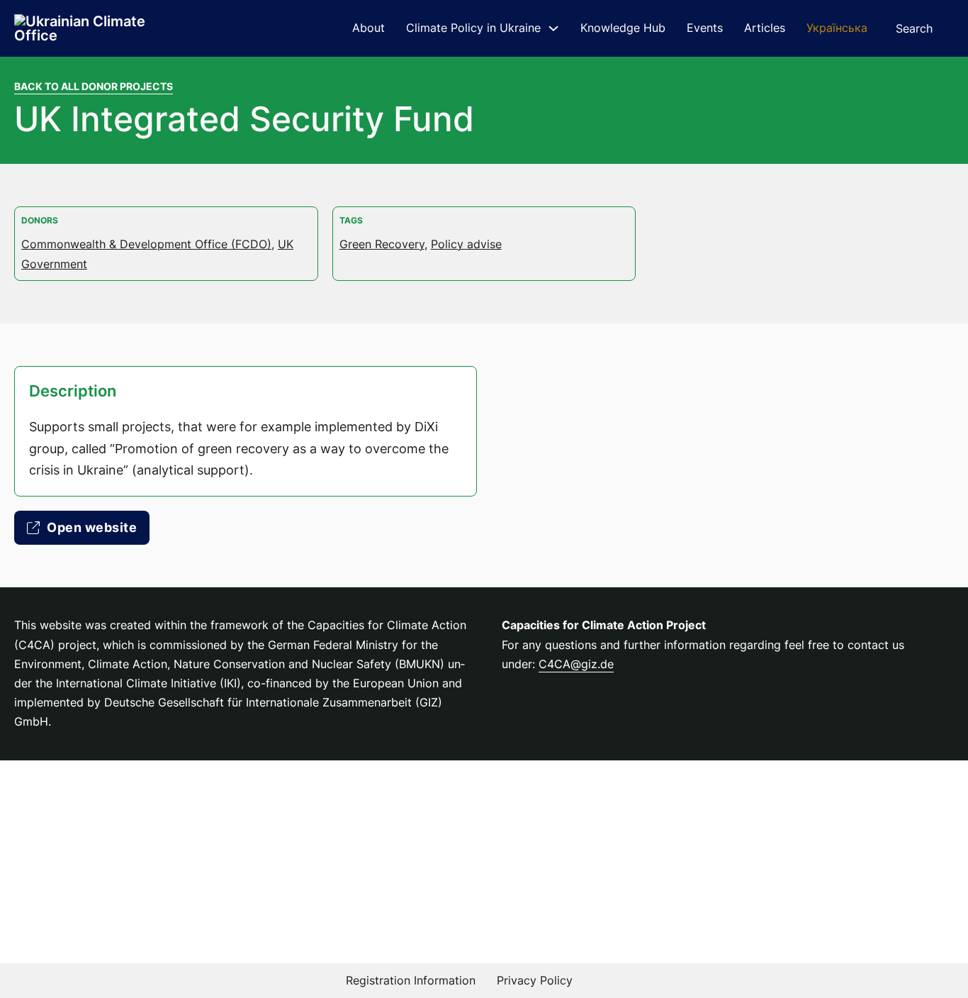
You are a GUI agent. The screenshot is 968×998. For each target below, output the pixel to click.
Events (705, 28)
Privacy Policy (535, 980)
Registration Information (410, 980)
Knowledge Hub (622, 28)
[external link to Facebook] (634, 980)
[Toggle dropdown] (553, 28)
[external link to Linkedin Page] (603, 980)
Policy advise (466, 244)
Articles (764, 28)
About (368, 28)
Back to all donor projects (93, 86)
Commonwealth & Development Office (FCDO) (146, 244)
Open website (92, 527)
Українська (836, 28)
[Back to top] (918, 955)
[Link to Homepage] (85, 28)
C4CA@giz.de (576, 664)
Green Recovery (381, 244)
